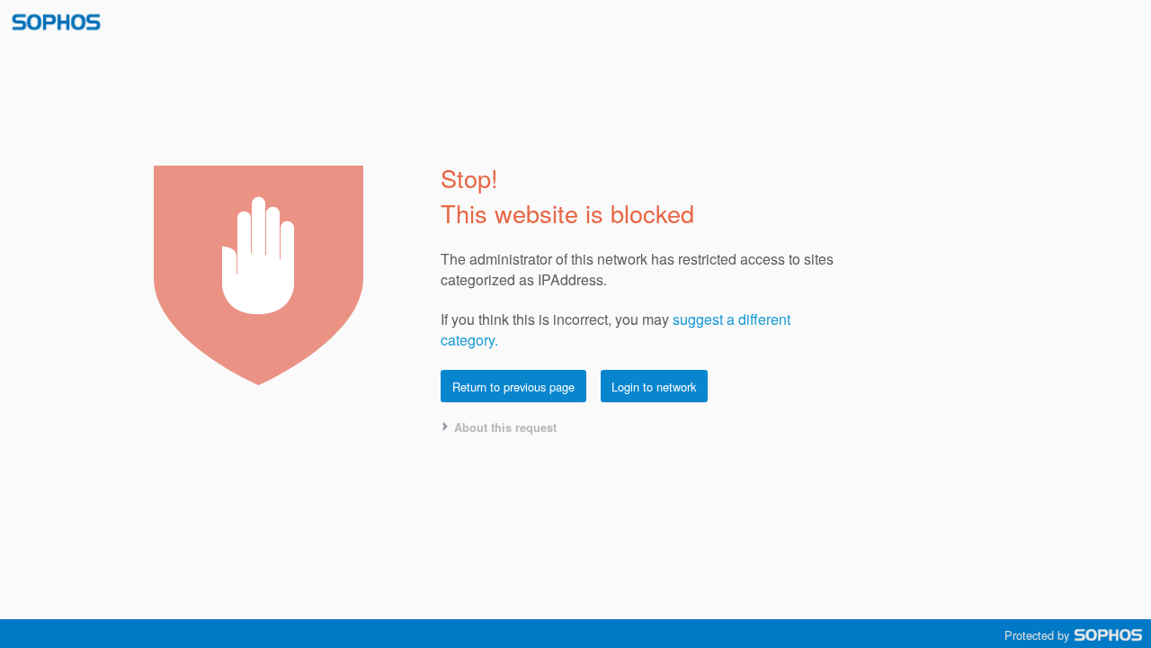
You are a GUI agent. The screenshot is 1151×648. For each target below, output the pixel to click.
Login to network (653, 386)
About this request (505, 427)
